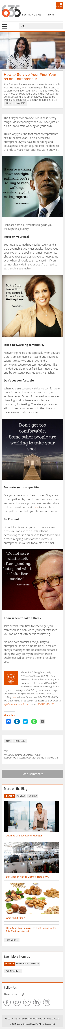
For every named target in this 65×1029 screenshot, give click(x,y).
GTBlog (28, 11)
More (8, 103)
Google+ (27, 1002)
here (35, 507)
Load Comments (32, 774)
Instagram (46, 1002)
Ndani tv (9, 963)
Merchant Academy (24, 755)
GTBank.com (53, 1018)
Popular (20, 796)
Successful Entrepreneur (30, 757)
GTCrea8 (35, 963)
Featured (32, 796)
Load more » (12, 940)
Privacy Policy (37, 1018)
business (8, 755)
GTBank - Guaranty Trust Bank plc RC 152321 (59, 5)
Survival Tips (51, 757)
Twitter (17, 1002)
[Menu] (4, 26)
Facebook (7, 1002)
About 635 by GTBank (16, 1018)
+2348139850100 (45, 704)
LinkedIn (36, 1002)
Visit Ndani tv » (13, 971)
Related (9, 796)
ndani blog (22, 963)
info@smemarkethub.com (16, 704)
